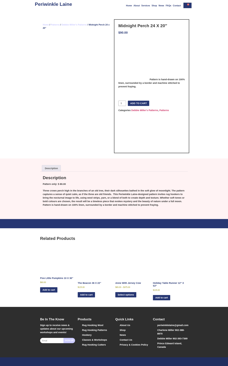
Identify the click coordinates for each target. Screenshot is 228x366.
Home (129, 5)
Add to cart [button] (48, 290)
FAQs (168, 5)
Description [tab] (51, 168)
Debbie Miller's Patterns (74, 24)
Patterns (55, 24)
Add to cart (138, 103)
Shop (154, 5)
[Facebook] (181, 362)
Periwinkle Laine (53, 4)
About (137, 5)
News (161, 5)
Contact (177, 5)
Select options (126, 294)
